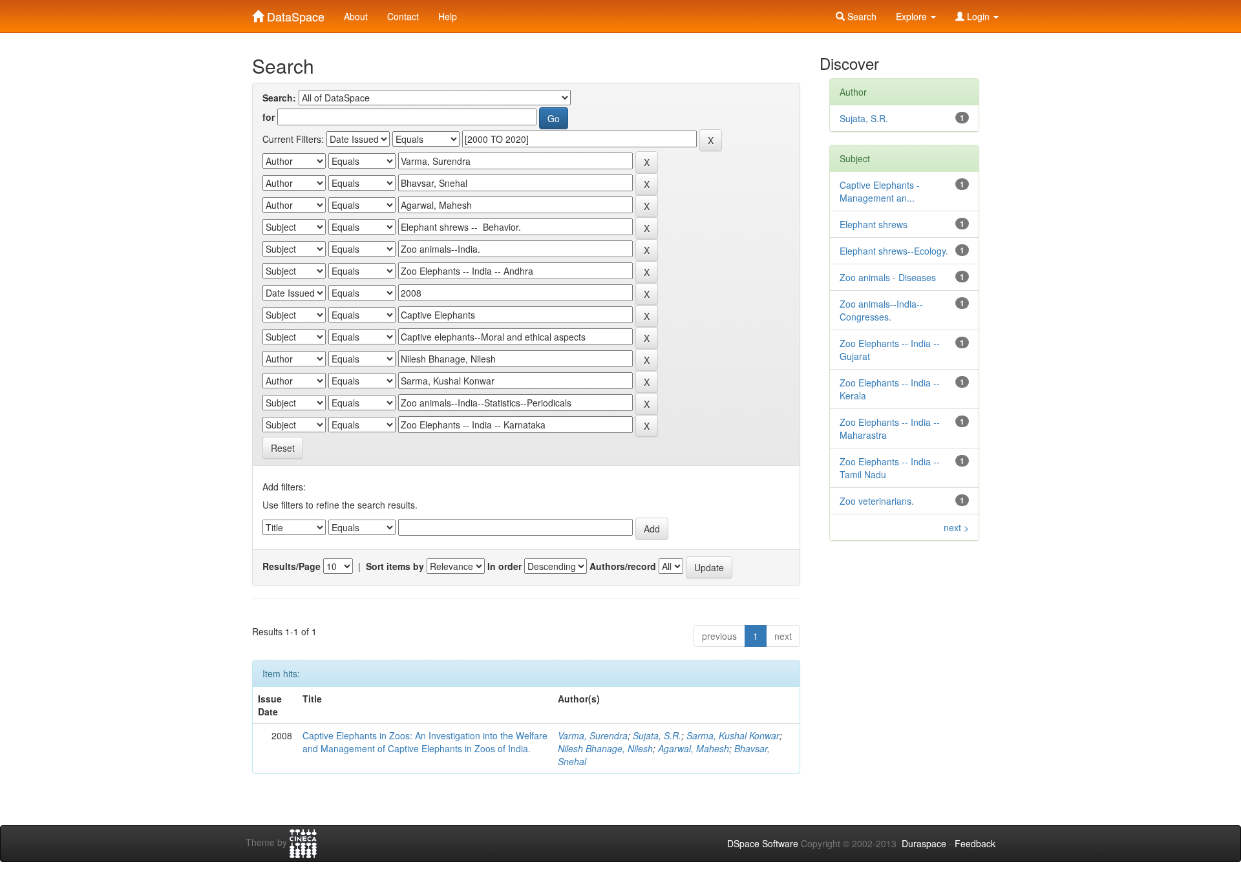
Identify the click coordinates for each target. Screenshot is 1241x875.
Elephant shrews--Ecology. (894, 250)
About (356, 16)
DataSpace (294, 13)
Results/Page (291, 566)
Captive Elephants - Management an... (880, 191)
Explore (912, 16)
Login (978, 16)
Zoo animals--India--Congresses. (881, 310)
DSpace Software (762, 843)
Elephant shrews (873, 224)
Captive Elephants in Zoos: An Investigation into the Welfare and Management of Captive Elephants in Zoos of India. (424, 742)
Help (447, 16)
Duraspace (924, 843)
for (268, 117)
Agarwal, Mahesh (693, 748)
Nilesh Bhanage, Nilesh (605, 748)
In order (504, 566)
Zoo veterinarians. (877, 500)
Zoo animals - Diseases (888, 277)
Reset (283, 447)
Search (860, 16)
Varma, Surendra (593, 735)
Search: (279, 97)
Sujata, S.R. (657, 735)
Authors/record (622, 566)
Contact (403, 16)
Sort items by (395, 566)
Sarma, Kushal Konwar (733, 735)
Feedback (975, 843)
